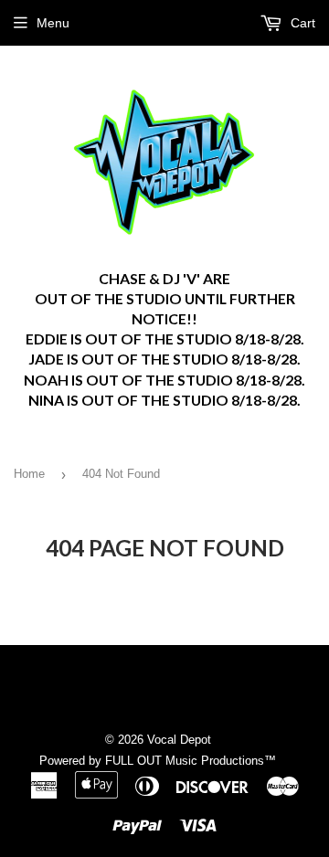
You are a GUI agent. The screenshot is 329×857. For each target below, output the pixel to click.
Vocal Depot (179, 739)
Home (29, 474)
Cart (301, 23)
